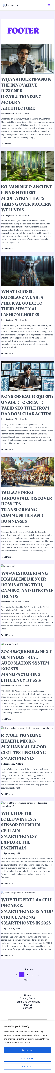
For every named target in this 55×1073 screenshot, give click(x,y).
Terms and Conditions (27, 1001)
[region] (27, 1047)
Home (27, 995)
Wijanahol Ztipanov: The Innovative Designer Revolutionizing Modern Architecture (26, 94)
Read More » (7, 143)
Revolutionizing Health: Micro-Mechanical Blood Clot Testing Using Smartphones (23, 747)
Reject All (27, 1066)
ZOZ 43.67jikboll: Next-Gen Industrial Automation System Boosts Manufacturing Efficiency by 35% (27, 666)
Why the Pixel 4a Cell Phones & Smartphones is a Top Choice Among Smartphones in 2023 (27, 911)
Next (27, 980)
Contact (27, 1008)
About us (27, 1004)
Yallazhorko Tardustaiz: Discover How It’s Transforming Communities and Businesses (26, 507)
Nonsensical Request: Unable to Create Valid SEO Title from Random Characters (27, 405)
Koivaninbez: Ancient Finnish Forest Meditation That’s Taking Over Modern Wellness (26, 198)
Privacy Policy (27, 998)
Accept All (27, 1050)
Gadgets (5, 764)
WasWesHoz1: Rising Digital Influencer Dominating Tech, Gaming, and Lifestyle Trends (27, 585)
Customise (27, 1058)
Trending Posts (7, 114)
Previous (27, 969)
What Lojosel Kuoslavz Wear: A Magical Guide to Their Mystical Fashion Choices (22, 303)
